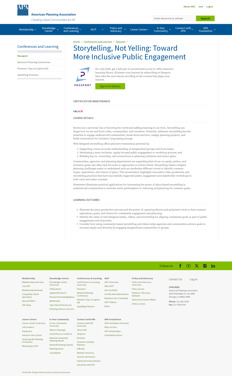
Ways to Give (110, 327)
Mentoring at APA (30, 346)
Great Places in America (61, 333)
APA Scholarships (112, 331)
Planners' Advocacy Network (141, 294)
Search (205, 18)
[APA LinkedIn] (213, 265)
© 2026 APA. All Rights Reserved (34, 372)
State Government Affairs (144, 299)
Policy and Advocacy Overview (141, 283)
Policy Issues (138, 288)
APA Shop (26, 305)
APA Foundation (205, 29)
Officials (81, 348)
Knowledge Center (48, 29)
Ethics (107, 306)
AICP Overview (111, 282)
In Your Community (161, 29)
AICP (93, 29)
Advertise (66, 372)
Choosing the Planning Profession (32, 340)
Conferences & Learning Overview (88, 283)
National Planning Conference (33, 62)
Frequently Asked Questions (30, 295)
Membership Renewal (32, 290)
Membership (26, 29)
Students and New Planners (85, 343)
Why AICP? (109, 286)
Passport (22, 55)
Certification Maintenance (116, 294)
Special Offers (29, 300)
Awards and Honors (86, 356)
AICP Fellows (110, 302)
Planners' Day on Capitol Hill (32, 68)
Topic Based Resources (61, 305)
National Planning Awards (61, 344)
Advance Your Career (32, 335)
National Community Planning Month (59, 339)
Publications (55, 288)
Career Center (138, 29)
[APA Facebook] (180, 265)
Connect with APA (183, 29)
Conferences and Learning (71, 29)
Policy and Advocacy (116, 29)
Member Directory (85, 352)
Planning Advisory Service (62, 309)
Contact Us (175, 279)
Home (76, 41)
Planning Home (56, 348)
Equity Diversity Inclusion (88, 360)
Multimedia (55, 300)
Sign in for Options (110, 86)
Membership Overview (33, 282)
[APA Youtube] (188, 265)
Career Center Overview (33, 323)
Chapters (81, 333)
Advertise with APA (86, 364)
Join (200, 6)
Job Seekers (28, 327)
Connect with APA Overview (85, 324)
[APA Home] (46, 12)
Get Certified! (110, 290)
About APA (189, 6)
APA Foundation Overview (116, 323)
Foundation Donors (113, 335)
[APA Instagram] (205, 265)
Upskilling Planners (28, 74)
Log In (209, 6)
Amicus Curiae (138, 303)
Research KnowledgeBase (62, 297)
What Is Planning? (57, 330)
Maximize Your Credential (116, 298)
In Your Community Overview (58, 324)
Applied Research (58, 292)
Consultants (55, 352)
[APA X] (197, 265)
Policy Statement (54, 372)
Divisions (81, 338)
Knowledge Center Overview (58, 283)
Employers (27, 331)
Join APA (26, 286)
